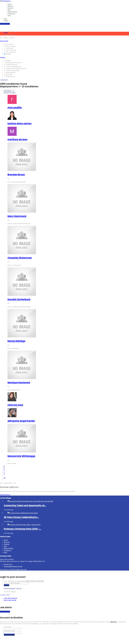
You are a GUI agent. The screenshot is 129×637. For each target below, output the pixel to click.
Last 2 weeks (10, 50)
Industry (2, 57)
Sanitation (9, 76)
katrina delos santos (20, 123)
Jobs (9, 10)
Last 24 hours (10, 46)
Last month (10, 52)
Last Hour (9, 44)
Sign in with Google (10, 600)
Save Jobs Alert (5, 612)
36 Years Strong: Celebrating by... (21, 517)
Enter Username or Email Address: (15, 581)
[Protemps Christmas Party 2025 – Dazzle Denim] (24, 525)
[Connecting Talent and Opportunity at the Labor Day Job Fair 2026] (30, 501)
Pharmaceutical (11, 71)
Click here (113, 622)
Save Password (11, 592)
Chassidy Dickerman (20, 257)
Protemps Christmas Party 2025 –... (22, 528)
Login (5, 19)
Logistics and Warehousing (15, 69)
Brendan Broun (16, 174)
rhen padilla (15, 107)
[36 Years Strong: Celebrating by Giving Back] (23, 513)
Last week (9, 48)
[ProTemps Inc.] (5, 1)
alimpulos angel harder (21, 420)
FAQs (9, 15)
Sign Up (18, 588)
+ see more (4, 80)
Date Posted (4, 41)
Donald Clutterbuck (19, 299)
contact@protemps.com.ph (13, 566)
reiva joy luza (15, 404)
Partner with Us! (5, 495)
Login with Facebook (10, 598)
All (7, 54)
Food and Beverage (12, 67)
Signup (6, 21)
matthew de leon (17, 139)
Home (10, 4)
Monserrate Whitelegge (21, 456)
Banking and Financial (13, 63)
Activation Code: (9, 631)
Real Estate (10, 73)
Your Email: (7, 627)
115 (4, 478)
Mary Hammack (17, 216)
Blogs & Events (12, 12)
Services (10, 8)
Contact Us (11, 14)
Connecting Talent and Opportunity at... (25, 505)
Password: (7, 583)
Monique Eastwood (19, 382)
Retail (8, 74)
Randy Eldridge (16, 341)
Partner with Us (5, 24)
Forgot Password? (9, 588)
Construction (10, 65)
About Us (10, 6)
